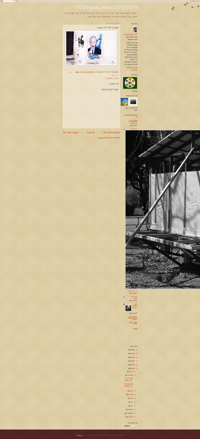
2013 (133, 357)
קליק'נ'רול (133, 129)
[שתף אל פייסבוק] (113, 75)
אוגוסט (130, 409)
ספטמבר (130, 413)
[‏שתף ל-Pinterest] (112, 75)
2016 (133, 368)
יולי (131, 406)
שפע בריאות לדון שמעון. (128, 379)
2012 (133, 353)
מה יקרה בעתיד (132, 291)
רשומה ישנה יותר (70, 132)
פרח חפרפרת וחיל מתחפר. (128, 385)
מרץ (131, 391)
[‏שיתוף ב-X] (115, 75)
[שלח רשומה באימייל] (70, 72)
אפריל (130, 395)
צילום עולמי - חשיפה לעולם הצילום (132, 318)
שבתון (135, 298)
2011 (133, 350)
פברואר (130, 375)
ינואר (131, 371)
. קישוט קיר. (109, 78)
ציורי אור (134, 297)
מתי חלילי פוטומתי (130, 35)
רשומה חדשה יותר (111, 132)
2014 (133, 361)
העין (135, 304)
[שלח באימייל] (118, 75)
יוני (131, 402)
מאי (131, 398)
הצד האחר (133, 123)
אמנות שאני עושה (133, 323)
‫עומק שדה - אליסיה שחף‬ (133, 121)
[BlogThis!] (116, 75)
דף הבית (91, 132)
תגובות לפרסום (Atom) (105, 138)
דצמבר (130, 417)
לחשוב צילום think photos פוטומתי (106, 7)
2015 (133, 365)
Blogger (79, 435)
